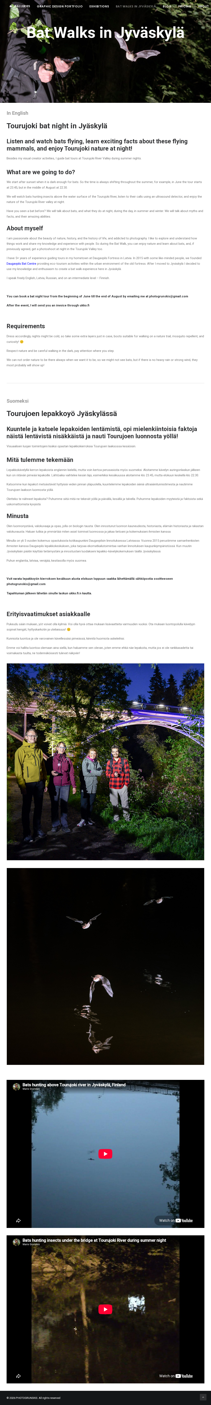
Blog (167, 6)
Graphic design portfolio (60, 6)
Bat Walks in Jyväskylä (136, 6)
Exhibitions (99, 6)
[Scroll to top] (203, 1397)
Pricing (184, 6)
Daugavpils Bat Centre (21, 263)
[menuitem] (21, 6)
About (203, 6)
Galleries (22, 6)
